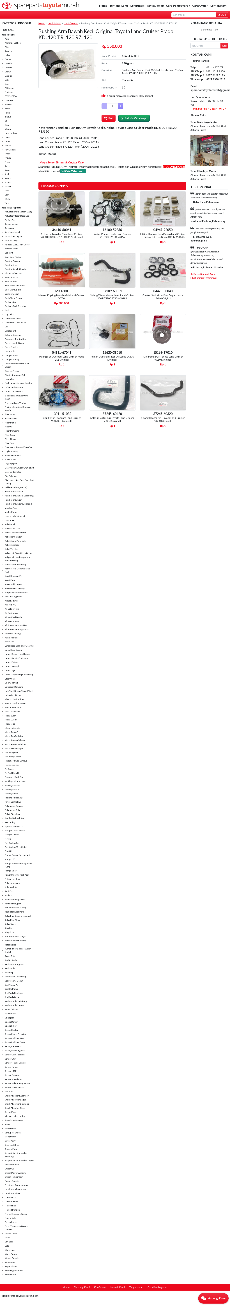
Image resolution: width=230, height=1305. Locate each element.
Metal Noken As (12, 728)
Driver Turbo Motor (14, 387)
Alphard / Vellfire (13, 42)
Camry (8, 59)
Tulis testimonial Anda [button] (202, 274)
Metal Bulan (10, 715)
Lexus (7, 137)
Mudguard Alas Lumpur (16, 760)
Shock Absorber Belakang (17, 1103)
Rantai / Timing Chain (15, 899)
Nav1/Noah (10, 149)
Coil (6, 326)
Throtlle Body (11, 1201)
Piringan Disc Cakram (15, 830)
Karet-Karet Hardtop (14, 588)
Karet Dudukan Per (14, 576)
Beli (110, 118)
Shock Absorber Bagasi (15, 1099)
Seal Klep (9, 972)
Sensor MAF (11, 1071)
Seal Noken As (11, 985)
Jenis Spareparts (12, 207)
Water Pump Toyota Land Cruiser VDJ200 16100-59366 (112, 235)
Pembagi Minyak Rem (15, 818)
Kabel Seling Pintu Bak (15, 541)
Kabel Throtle (11, 549)
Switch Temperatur (14, 1176)
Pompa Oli (10, 859)
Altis (7, 47)
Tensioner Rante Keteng (16, 1185)
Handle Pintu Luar (13, 499)
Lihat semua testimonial (203, 277)
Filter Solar (10, 435)
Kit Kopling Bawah (13, 617)
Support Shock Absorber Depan (19, 1160)
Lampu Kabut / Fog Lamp (16, 658)
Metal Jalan (10, 723)
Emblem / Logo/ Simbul (15, 403)
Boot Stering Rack (13, 289)
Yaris (7, 203)
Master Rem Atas (13, 707)
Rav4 (7, 170)
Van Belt (9, 1241)
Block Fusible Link (13, 273)
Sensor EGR (10, 1058)
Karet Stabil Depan (13, 584)
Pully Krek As (11, 887)
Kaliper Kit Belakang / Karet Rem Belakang (18, 559)
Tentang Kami (118, 5)
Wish (7, 198)
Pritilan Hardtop (12, 879)
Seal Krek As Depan (14, 980)
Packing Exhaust (12, 785)
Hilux (7, 112)
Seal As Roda (11, 960)
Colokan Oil (10, 330)
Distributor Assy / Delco (16, 375)
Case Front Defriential (15, 322)
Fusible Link (10, 459)
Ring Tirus (9, 932)
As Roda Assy (11, 240)
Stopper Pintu (11, 1149)
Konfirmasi (137, 5)
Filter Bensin (11, 418)
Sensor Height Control (15, 1062)
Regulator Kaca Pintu (14, 911)
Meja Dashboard (12, 711)
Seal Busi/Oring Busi (14, 964)
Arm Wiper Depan (13, 236)
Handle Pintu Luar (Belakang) (18, 503)
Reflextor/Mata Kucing (15, 907)
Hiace (7, 108)
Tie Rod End (10, 1205)
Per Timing (10, 822)
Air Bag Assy (11, 220)
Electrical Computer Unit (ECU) (16, 397)
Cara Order (200, 5)
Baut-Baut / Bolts (13, 257)
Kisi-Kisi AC (10, 604)
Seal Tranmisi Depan (14, 1005)
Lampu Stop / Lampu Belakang (19, 674)
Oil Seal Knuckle (12, 773)
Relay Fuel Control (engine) (18, 916)
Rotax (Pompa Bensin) (15, 940)
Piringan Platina (12, 834)
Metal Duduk (11, 719)
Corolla (8, 63)
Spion (7, 1124)
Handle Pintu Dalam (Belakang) (19, 495)
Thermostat (10, 1197)
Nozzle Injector (12, 765)
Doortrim (9, 379)
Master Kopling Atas (14, 699)
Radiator (9, 895)
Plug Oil (8, 851)
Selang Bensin (11, 1021)
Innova (8, 116)
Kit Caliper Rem (12, 608)
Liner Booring (11, 682)
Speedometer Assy (14, 1120)
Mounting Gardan (13, 756)
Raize (7, 166)
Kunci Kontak (11, 637)
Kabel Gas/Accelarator (15, 532)
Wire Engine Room (14, 1270)
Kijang (8, 125)
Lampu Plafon (11, 662)
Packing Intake (11, 793)
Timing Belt (10, 1218)
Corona (8, 67)
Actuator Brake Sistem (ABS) (18, 211)
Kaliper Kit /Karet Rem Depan (18, 553)
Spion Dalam (10, 1128)
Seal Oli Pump (11, 988)
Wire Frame (10, 1274)
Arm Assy (9, 228)
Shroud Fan (10, 1112)
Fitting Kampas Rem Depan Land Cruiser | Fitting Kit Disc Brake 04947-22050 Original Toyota (162, 237)
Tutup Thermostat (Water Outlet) (17, 1228)
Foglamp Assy (11, 451)
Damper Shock (12, 355)
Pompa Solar (11, 870)
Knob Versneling (12, 633)
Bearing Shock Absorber (16, 269)
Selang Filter (11, 1025)
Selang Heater (11, 1030)
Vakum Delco (11, 1233)
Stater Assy (10, 1140)
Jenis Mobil (8, 34)
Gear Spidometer (13, 471)
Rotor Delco (10, 944)
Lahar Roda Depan (13, 650)
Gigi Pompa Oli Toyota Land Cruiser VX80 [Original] (163, 358)
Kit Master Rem (12, 621)
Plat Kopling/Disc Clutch (16, 847)
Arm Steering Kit (12, 232)
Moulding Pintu (12, 752)
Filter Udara (10, 439)
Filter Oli (9, 426)
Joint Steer (10, 520)
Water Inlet (10, 1250)
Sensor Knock (11, 1067)
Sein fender (10, 1013)
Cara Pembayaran (178, 5)
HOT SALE (8, 29)
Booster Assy (11, 277)
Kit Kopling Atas (12, 613)
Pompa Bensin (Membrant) (18, 855)
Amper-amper (11, 224)
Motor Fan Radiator (14, 736)
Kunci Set (9, 641)
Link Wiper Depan (13, 695)
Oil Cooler (10, 769)
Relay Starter (11, 924)
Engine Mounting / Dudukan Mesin (18, 409)
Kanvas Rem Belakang (15, 564)
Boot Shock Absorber (15, 285)
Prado (7, 153)
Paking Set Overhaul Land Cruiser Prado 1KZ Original (61, 358)
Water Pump (11, 1254)
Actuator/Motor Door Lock (17, 215)
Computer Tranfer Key (15, 339)
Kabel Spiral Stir (12, 544)
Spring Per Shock (12, 1132)
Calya (7, 55)
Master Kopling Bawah (15, 703)
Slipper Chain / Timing (15, 1116)
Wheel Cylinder (12, 1258)
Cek (224, 45)
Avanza (8, 51)
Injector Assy (11, 508)
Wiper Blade (11, 1266)
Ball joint (9, 252)
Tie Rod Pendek (12, 1209)
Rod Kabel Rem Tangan (15, 936)
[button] (213, 1298)
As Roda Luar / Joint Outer (17, 244)
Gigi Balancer (11, 476)
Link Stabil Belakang (14, 686)
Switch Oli (9, 1168)
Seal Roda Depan (12, 997)
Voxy (7, 194)
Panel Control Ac (13, 801)
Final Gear (10, 443)
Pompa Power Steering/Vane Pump (18, 865)
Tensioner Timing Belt (15, 1189)
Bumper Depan (12, 293)
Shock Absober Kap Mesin (17, 1095)
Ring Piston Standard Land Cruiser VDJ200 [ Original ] (61, 419)
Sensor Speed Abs (13, 1079)
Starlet (8, 186)
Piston (8, 838)
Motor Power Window (15, 744)
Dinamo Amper (12, 371)
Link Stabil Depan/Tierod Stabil (19, 691)
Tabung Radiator (12, 1181)
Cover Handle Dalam (14, 343)
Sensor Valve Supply (14, 1087)
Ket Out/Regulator (13, 596)
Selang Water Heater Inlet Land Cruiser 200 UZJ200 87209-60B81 (112, 297)
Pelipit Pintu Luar (13, 814)
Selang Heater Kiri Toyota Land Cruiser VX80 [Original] (112, 419)
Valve (7, 1237)
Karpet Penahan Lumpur (16, 592)
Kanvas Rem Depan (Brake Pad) (17, 570)
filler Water (10, 414)
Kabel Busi (10, 524)
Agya (7, 38)
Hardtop (9, 100)
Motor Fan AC (11, 732)
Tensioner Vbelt (12, 1193)
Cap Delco (9, 314)
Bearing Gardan (12, 261)
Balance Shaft (11, 248)
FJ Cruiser (9, 88)
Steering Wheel (12, 1145)
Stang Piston (10, 1136)
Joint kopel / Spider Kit (15, 516)
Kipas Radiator (11, 600)
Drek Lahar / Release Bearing (18, 383)
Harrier (8, 104)
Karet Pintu (10, 580)
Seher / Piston (11, 1009)
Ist (6, 120)
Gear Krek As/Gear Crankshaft (19, 467)
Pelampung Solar (13, 810)
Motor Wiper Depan (14, 748)
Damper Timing (12, 359)
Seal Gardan (10, 968)
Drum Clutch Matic (14, 391)
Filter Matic (10, 422)
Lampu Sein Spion (13, 666)
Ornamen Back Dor (14, 777)
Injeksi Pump (11, 512)
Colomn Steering (13, 335)
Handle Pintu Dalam (14, 491)
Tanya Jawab (155, 5)
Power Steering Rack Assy (17, 874)
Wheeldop (10, 1262)
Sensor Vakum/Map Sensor (18, 1083)
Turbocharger (11, 1222)
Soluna (8, 182)
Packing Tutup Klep (13, 797)
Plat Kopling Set (12, 843)
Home (103, 5)
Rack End (9, 891)
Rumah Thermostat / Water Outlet (18, 950)
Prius (7, 162)
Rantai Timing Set (13, 903)
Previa (8, 157)
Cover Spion (10, 351)
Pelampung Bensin (14, 806)
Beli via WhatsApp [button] (135, 118)
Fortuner (9, 92)
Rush (7, 174)
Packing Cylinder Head (15, 781)
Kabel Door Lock (12, 528)
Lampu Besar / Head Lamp (17, 654)
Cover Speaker (12, 347)
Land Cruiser (11, 133)
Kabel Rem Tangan (13, 536)
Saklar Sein (10, 956)
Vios (7, 190)
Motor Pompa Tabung (15, 740)
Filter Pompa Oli (12, 430)
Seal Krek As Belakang (15, 976)
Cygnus (8, 75)
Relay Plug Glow (12, 920)
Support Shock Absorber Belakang (16, 1155)
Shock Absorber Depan (15, 1108)
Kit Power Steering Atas (16, 625)
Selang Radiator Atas (14, 1038)
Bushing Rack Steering (15, 306)
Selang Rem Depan (13, 1046)
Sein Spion (9, 1017)
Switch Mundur (12, 1164)
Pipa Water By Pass (14, 826)
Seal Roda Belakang (14, 993)
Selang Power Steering (15, 1034)
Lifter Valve (10, 678)
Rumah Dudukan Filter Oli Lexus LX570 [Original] (112, 358)
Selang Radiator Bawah (15, 1042)
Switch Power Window (15, 1172)
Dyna (7, 79)
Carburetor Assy (12, 318)
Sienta (8, 178)
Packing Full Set (12, 789)
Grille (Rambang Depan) (16, 487)
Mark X (8, 145)
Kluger (8, 129)
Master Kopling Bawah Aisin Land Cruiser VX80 (61, 297)
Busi (7, 310)
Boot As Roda (11, 281)
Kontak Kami (218, 5)
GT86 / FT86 (11, 96)
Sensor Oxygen (12, 1075)
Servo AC (9, 1091)
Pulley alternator (13, 883)
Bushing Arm (11, 302)
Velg (7, 1245)
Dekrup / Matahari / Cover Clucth (17, 365)
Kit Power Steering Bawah (17, 629)
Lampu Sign (10, 670)
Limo (7, 141)
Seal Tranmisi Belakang (16, 1001)
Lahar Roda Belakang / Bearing (19, 645)
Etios (7, 84)
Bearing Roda (11, 265)
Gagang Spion (11, 463)
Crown (8, 71)
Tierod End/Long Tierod (16, 1214)
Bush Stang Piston (13, 298)
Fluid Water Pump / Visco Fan (19, 447)
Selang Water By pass (15, 1050)
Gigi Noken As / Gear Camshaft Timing (19, 482)
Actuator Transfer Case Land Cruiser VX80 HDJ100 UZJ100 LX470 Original (61, 235)
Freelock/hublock (13, 455)
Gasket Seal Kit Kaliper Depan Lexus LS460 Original (162, 297)
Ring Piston (10, 928)
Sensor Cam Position (15, 1054)
